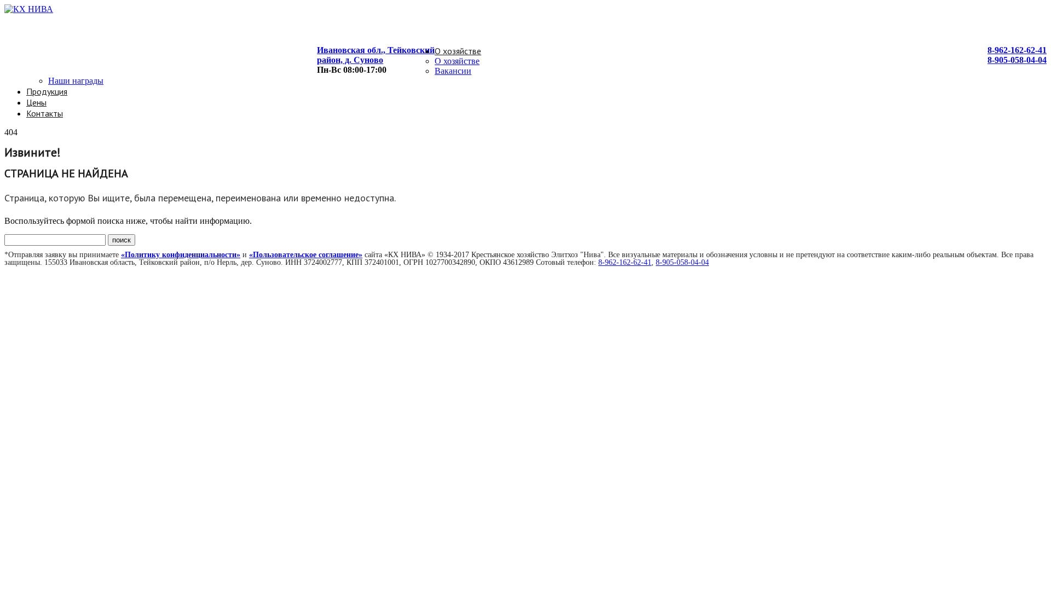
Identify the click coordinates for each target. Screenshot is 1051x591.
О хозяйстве (458, 50)
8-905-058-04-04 (1017, 60)
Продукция (46, 91)
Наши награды (75, 80)
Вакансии (453, 71)
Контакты (44, 113)
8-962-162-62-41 (1017, 50)
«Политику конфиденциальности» (180, 255)
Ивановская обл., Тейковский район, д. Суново (376, 55)
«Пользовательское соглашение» (305, 255)
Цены (36, 102)
